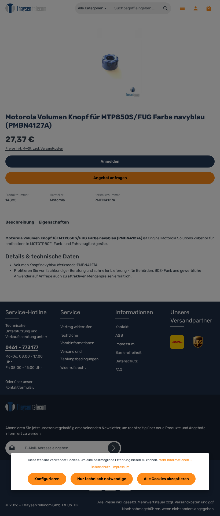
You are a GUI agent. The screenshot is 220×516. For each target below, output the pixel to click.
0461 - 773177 (21, 347)
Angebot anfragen (110, 178)
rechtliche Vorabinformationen (77, 339)
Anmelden (110, 161)
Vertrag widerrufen (76, 327)
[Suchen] (165, 8)
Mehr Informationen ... (175, 460)
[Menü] (182, 8)
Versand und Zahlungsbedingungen (79, 355)
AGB (119, 335)
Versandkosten (187, 502)
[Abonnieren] (114, 448)
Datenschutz (126, 361)
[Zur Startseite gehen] (25, 8)
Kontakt (122, 327)
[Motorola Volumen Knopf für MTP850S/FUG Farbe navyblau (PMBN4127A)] (109, 62)
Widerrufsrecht (73, 367)
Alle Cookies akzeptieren (166, 479)
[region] (110, 62)
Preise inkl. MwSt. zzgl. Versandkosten (34, 148)
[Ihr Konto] (195, 8)
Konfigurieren (47, 479)
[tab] (19, 222)
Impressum (124, 344)
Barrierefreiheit (128, 352)
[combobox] (134, 8)
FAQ (118, 369)
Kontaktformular (19, 387)
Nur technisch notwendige (101, 479)
